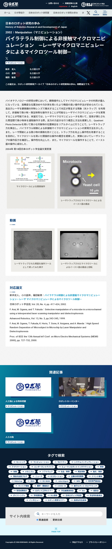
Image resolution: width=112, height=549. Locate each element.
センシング (20, 462)
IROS (32, 481)
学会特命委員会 (96, 495)
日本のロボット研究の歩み (65, 13)
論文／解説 (97, 471)
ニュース (38, 476)
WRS (78, 481)
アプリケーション (19, 467)
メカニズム (29, 471)
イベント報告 (97, 476)
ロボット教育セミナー (57, 500)
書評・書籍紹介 (43, 486)
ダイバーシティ (19, 495)
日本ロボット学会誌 (74, 495)
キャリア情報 (23, 486)
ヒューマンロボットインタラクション (77, 467)
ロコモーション (56, 476)
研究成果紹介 (22, 491)
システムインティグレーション (86, 462)
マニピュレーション (16, 63)
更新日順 (57, 520)
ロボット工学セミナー (44, 491)
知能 (15, 471)
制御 (102, 467)
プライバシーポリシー (98, 542)
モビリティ (61, 462)
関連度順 (43, 520)
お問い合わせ (53, 3)
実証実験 (81, 471)
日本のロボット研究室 (39, 13)
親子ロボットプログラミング (85, 486)
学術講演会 (38, 495)
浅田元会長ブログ (20, 476)
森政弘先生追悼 (80, 500)
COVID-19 (62, 486)
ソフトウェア (47, 471)
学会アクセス (77, 542)
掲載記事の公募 (71, 3)
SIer (83, 491)
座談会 (96, 491)
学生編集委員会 (67, 491)
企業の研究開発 (77, 476)
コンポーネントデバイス (44, 467)
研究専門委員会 (94, 481)
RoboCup (18, 481)
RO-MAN (46, 481)
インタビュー (34, 500)
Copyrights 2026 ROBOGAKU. (24, 542)
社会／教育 (65, 471)
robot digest (63, 481)
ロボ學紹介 (19, 13)
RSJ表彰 (54, 495)
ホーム (7, 13)
